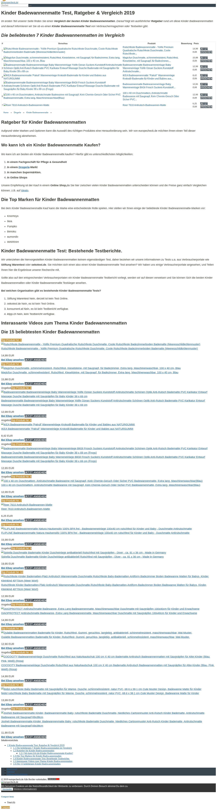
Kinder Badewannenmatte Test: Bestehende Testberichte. (41, 758)
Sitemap (11, 771)
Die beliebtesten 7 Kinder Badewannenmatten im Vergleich (42, 748)
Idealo (24, 190)
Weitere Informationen (25, 789)
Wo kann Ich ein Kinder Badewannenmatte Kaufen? (46, 753)
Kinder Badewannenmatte (37, 112)
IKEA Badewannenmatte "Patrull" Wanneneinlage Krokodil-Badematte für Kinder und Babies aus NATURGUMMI (67, 428)
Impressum (12, 769)
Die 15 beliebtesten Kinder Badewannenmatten (37, 764)
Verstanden (7, 789)
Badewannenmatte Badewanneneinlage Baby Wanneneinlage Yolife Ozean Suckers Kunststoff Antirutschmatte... (148, 68)
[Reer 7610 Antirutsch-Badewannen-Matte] (26, 105)
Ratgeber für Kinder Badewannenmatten (33, 750)
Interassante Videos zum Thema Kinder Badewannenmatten (42, 761)
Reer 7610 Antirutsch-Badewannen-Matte (144, 105)
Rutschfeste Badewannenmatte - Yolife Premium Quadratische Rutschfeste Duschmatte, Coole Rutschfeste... (148, 50)
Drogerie (17, 112)
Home (5, 112)
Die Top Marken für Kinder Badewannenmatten (37, 756)
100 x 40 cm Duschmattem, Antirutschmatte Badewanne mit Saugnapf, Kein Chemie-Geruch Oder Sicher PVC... (151, 96)
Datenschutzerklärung (17, 774)
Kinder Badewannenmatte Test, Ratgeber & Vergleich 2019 (35, 745)
